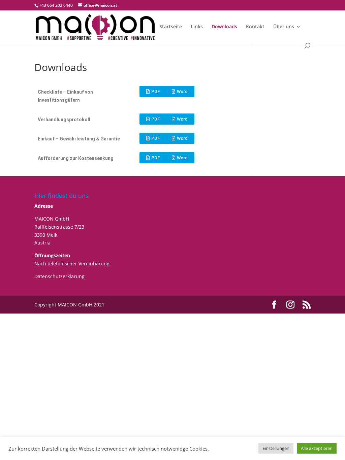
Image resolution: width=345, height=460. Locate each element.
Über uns (283, 27)
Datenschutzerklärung (59, 276)
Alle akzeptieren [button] (317, 448)
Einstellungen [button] (275, 448)
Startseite (170, 27)
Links (197, 27)
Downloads (224, 27)
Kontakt (255, 27)
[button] (152, 91)
